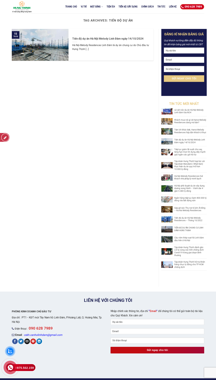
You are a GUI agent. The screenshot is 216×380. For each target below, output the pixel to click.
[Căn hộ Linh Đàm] (29, 7)
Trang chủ (71, 6)
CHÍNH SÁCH (147, 6)
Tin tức (161, 6)
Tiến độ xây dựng (128, 6)
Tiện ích (111, 6)
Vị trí (84, 6)
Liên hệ (173, 6)
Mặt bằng (95, 6)
